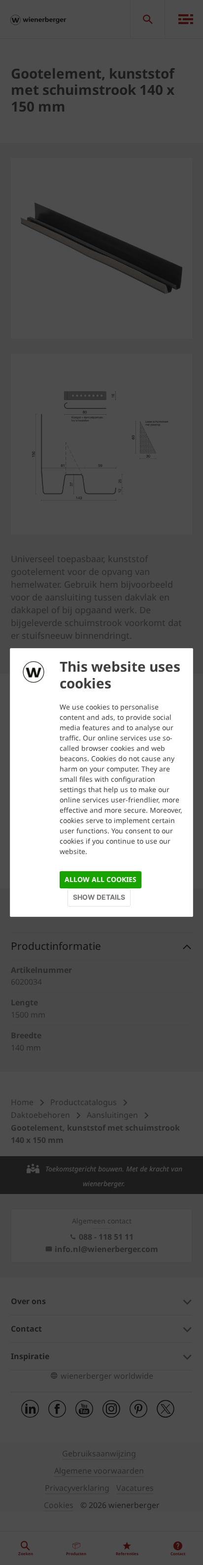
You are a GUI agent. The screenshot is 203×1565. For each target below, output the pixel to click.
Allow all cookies (100, 879)
